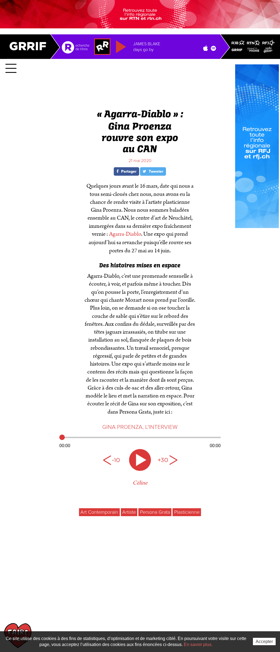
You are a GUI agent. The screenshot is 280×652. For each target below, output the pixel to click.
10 (113, 460)
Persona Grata (155, 512)
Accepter (264, 641)
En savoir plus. (198, 644)
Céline (140, 483)
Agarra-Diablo (125, 234)
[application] (140, 440)
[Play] (140, 460)
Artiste (129, 512)
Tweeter (155, 171)
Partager (128, 171)
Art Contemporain (99, 512)
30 (167, 460)
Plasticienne (187, 512)
